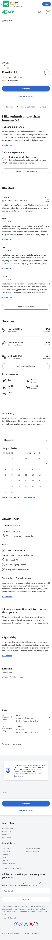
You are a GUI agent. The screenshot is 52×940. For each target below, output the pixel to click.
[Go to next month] (47, 448)
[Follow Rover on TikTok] (35, 924)
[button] (1, 4)
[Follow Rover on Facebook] (16, 924)
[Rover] (7, 12)
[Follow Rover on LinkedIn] (26, 924)
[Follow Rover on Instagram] (21, 924)
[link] (26, 718)
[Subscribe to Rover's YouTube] (31, 924)
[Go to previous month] (42, 448)
